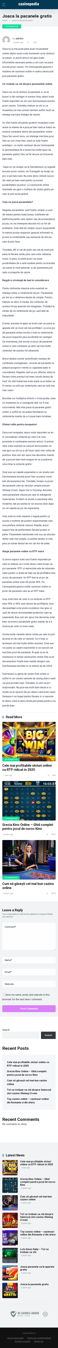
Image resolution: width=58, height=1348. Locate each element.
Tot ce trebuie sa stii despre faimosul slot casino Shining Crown (29, 1091)
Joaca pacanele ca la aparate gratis (37, 1268)
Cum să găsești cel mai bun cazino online (27, 1082)
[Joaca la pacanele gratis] (10, 1297)
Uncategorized (11, 26)
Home (4, 20)
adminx (19, 38)
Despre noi (38, 1341)
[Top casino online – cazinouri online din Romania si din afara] (10, 1244)
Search (6, 1029)
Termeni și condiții (22, 1341)
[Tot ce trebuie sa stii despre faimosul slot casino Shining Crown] (10, 1227)
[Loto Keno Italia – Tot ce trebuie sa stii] (10, 1262)
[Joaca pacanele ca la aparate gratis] (10, 1279)
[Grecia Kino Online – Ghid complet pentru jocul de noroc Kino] (29, 801)
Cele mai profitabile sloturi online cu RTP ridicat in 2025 (27, 768)
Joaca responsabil (15, 1338)
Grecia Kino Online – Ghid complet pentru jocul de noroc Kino (27, 827)
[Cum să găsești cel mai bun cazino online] (29, 860)
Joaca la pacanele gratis (34, 1284)
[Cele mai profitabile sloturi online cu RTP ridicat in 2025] (29, 741)
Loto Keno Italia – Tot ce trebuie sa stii (34, 1251)
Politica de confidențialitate (39, 1338)
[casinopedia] (29, 4)
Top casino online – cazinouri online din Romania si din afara (28, 1101)
